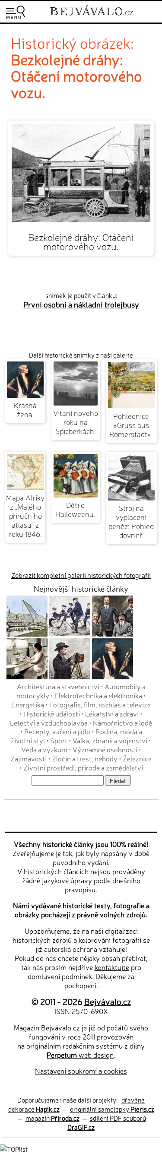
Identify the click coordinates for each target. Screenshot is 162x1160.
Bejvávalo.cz (107, 1001)
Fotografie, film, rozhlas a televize (100, 704)
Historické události (51, 713)
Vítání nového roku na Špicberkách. (75, 422)
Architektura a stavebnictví (58, 686)
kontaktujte (112, 967)
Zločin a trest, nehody (85, 758)
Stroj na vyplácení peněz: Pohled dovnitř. (131, 521)
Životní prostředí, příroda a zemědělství (83, 767)
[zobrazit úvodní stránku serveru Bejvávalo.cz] (92, 16)
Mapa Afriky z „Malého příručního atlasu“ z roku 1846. (25, 515)
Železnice (137, 758)
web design (80, 1054)
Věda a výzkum (44, 749)
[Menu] (15, 12)
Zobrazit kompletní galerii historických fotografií (81, 575)
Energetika (27, 704)
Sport (58, 740)
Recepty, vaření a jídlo (57, 731)
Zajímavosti (28, 758)
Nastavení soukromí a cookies (81, 1070)
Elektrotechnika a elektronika (98, 695)
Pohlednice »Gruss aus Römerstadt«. (131, 425)
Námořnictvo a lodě (122, 722)
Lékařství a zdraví (112, 713)
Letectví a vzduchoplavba (49, 722)
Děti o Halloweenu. (75, 509)
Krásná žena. (25, 409)
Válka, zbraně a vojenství (110, 740)
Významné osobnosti (105, 749)
